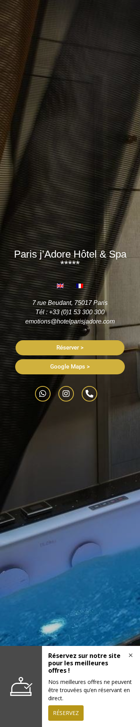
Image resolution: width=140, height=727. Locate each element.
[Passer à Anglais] (60, 285)
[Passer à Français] (79, 285)
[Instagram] (66, 394)
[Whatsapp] (43, 394)
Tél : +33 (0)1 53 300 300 (70, 312)
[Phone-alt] (89, 394)
